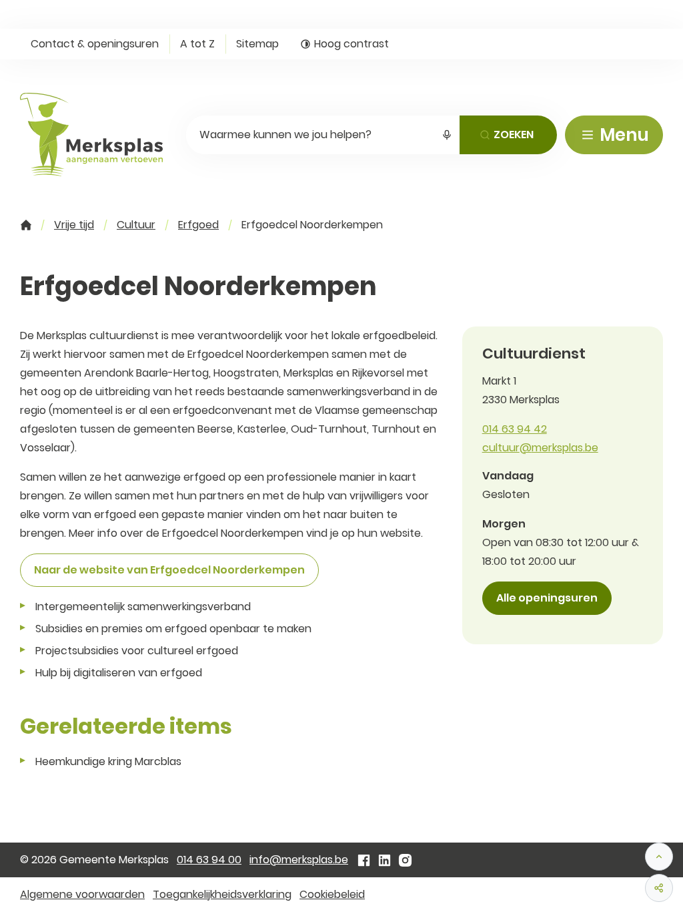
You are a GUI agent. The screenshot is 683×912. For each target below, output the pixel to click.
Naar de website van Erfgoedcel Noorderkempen (169, 570)
